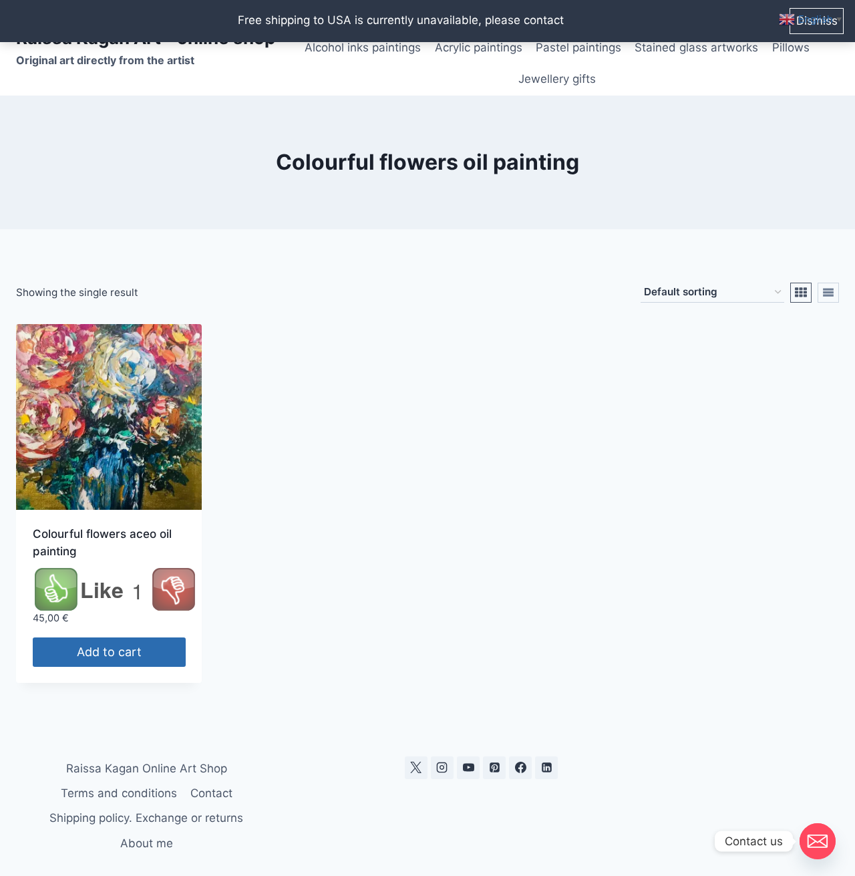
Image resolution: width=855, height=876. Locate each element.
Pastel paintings (578, 47)
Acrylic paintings (478, 47)
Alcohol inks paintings (363, 47)
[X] (416, 767)
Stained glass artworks (696, 47)
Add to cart (109, 652)
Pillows (791, 47)
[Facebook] (520, 767)
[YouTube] (468, 767)
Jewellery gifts (557, 79)
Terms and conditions (119, 793)
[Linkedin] (546, 767)
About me (146, 843)
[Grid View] (801, 293)
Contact (211, 793)
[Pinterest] (494, 767)
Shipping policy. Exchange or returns (146, 818)
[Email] (818, 841)
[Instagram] (442, 767)
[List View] (828, 293)
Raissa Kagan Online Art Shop (146, 768)
